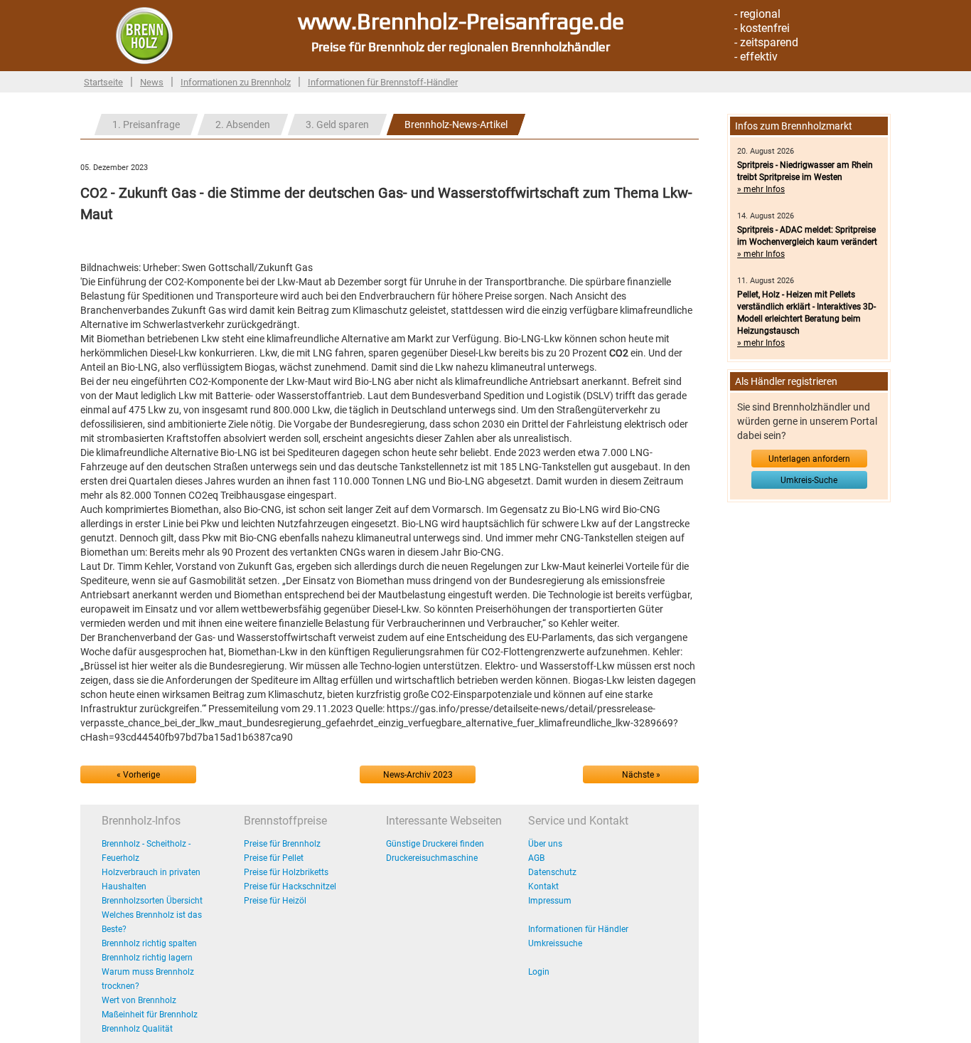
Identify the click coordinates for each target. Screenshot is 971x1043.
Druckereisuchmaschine (432, 858)
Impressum (550, 901)
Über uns (545, 844)
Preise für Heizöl (275, 901)
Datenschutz (552, 872)
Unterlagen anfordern (809, 459)
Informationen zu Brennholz (236, 82)
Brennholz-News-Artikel (456, 124)
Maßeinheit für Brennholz (150, 1015)
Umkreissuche (555, 943)
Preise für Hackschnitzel (290, 886)
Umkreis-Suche (808, 480)
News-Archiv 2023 (418, 775)
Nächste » (641, 775)
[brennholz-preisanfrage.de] (144, 35)
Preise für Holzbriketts (286, 872)
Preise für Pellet (274, 858)
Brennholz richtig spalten (149, 943)
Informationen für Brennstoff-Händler (383, 82)
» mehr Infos (761, 189)
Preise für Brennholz (282, 844)
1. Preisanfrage (146, 124)
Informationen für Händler (578, 929)
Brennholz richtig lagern (147, 958)
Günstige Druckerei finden (435, 844)
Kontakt (543, 886)
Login (538, 972)
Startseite (103, 82)
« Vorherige (138, 775)
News (151, 82)
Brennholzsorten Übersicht (152, 901)
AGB (536, 858)
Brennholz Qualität (137, 1029)
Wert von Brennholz (139, 1000)
